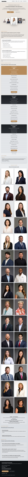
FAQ (18, 1)
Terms (6, 473)
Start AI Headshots (12, 471)
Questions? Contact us (14, 93)
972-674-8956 (3, 467)
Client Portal (24, 1)
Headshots (13, 1)
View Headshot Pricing (5, 471)
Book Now (14, 121)
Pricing (16, 1)
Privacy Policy (3, 473)
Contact (21, 1)
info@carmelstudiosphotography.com (6, 468)
